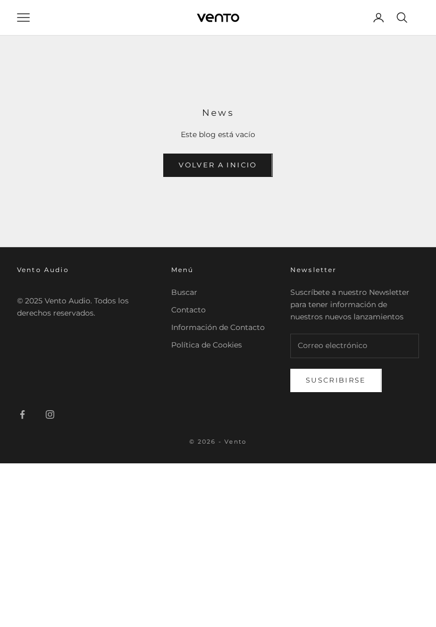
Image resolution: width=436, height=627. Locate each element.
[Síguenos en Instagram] (50, 414)
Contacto (188, 310)
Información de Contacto (218, 327)
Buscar (184, 292)
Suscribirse (336, 380)
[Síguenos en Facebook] (22, 414)
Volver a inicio (218, 164)
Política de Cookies (206, 345)
